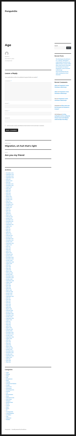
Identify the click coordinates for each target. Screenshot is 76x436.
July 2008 (8, 284)
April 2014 (8, 194)
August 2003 (9, 357)
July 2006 (8, 302)
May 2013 (8, 201)
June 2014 (8, 193)
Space (7, 407)
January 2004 (9, 349)
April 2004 (8, 344)
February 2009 (9, 273)
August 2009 (9, 263)
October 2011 (9, 223)
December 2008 (10, 276)
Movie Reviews (9, 394)
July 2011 (8, 227)
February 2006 (9, 310)
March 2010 (9, 252)
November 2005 (10, 315)
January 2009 (9, 274)
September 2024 (10, 174)
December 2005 (10, 313)
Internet (8, 391)
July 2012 (8, 209)
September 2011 (10, 224)
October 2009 (9, 260)
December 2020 (10, 176)
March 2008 (9, 290)
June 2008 (8, 285)
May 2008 (8, 287)
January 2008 (9, 293)
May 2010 (8, 249)
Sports (7, 408)
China (7, 375)
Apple (7, 372)
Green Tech (9, 386)
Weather (8, 419)
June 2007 (8, 299)
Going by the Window (11, 383)
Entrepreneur (9, 379)
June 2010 (8, 248)
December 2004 (10, 332)
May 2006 (8, 305)
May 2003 (8, 362)
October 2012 (9, 205)
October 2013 (9, 199)
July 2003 (8, 359)
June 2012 (8, 210)
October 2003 (9, 354)
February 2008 (9, 291)
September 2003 (10, 355)
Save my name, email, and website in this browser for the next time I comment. (25, 125)
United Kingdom (10, 413)
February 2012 (9, 216)
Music (7, 396)
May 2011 (8, 230)
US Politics (8, 415)
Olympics (8, 400)
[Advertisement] (38, 32)
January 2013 (9, 202)
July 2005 (8, 321)
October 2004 (9, 335)
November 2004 (10, 334)
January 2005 (9, 330)
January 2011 (9, 237)
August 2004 (9, 338)
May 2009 (8, 268)
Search (56, 45)
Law (7, 393)
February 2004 (9, 348)
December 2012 (9, 204)
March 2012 (9, 215)
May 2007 (8, 301)
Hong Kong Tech (10, 390)
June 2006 (8, 304)
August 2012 (9, 207)
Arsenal (8, 374)
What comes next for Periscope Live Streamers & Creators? (62, 107)
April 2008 (8, 288)
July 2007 (8, 298)
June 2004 (8, 341)
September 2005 (10, 318)
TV (6, 410)
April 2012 (8, 213)
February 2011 (9, 235)
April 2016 (8, 190)
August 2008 (9, 282)
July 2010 (8, 246)
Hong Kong (9, 388)
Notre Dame (9, 399)
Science (8, 405)
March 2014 (9, 196)
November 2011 (9, 221)
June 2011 (8, 229)
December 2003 (9, 351)
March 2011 (9, 234)
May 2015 (8, 191)
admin (56, 85)
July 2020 (8, 179)
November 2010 (9, 240)
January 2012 (9, 218)
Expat (7, 380)
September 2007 (10, 296)
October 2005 (9, 316)
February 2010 (9, 254)
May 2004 (8, 343)
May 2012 (8, 212)
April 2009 (8, 269)
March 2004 (9, 346)
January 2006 (9, 312)
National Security (10, 397)
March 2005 (9, 327)
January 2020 (9, 180)
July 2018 (8, 182)
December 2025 (10, 173)
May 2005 (8, 324)
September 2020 (10, 177)
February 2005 (9, 329)
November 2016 (10, 185)
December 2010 (9, 238)
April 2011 (8, 232)
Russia (7, 404)
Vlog (7, 416)
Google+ (8, 385)
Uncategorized (8, 60)
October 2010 (9, 241)
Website (7, 118)
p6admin (7, 56)
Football (8, 382)
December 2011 (9, 219)
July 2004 (8, 340)
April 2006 (8, 307)
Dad (7, 377)
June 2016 (8, 188)
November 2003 (10, 352)
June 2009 (8, 266)
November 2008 (10, 277)
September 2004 (10, 337)
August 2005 (9, 319)
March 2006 (9, 309)
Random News (9, 402)
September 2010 (10, 243)
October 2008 (9, 279)
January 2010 (9, 255)
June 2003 (8, 360)
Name (7, 103)
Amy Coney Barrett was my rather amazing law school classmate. (62, 73)
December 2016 (9, 184)
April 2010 (8, 251)
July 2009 (8, 265)
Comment (8, 81)
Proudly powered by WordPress (19, 429)
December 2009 (10, 257)
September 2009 (10, 262)
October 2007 (9, 294)
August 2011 (9, 226)
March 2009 (9, 271)
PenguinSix (11, 11)
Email (7, 110)
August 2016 (9, 187)
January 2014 (9, 198)
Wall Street (8, 418)
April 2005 (8, 326)
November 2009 (10, 259)
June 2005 (8, 323)
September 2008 (10, 280)
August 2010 (9, 244)
